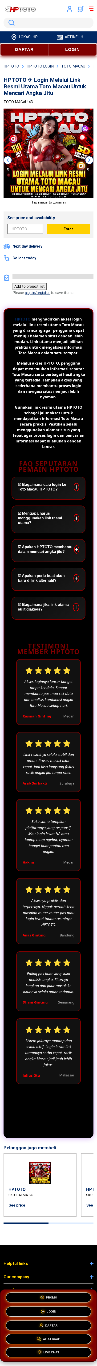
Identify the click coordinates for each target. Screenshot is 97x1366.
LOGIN (72, 49)
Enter (68, 229)
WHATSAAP (51, 1338)
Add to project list (29, 286)
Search (11, 23)
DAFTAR (24, 49)
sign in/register (37, 293)
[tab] (26, 1223)
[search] (48, 23)
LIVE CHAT (51, 1352)
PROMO (51, 1296)
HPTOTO (23, 319)
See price (16, 1205)
